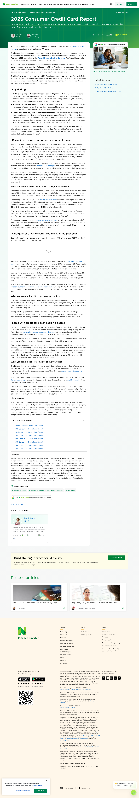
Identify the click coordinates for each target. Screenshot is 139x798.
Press (62, 657)
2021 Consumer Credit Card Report (29, 429)
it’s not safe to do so (19, 380)
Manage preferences (23, 790)
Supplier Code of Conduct (108, 636)
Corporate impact (66, 641)
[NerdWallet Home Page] (10, 4)
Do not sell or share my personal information (110, 650)
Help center (85, 632)
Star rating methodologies (65, 651)
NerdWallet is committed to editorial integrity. (110, 71)
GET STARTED (117, 558)
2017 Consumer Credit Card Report (29, 442)
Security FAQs (86, 635)
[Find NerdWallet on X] (103, 678)
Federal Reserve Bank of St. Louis (51, 58)
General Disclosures (73, 738)
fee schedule (84, 738)
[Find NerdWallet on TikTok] (119, 678)
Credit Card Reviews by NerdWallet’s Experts (45, 490)
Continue (40, 790)
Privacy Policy (67, 737)
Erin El (28, 518)
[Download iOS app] (24, 679)
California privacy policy (111, 643)
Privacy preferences (109, 646)
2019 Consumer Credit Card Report (29, 435)
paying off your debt (48, 200)
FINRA (93, 732)
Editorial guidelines (67, 646)
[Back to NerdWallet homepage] (12, 12)
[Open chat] (134, 793)
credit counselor (73, 380)
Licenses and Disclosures (83, 689)
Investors (63, 663)
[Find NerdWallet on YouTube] (107, 678)
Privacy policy (107, 640)
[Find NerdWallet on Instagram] (111, 678)
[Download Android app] (38, 679)
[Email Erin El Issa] (25, 521)
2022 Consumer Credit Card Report (29, 426)
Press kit (63, 660)
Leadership (64, 635)
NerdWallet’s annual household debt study (39, 332)
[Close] (136, 781)
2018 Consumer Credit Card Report (29, 439)
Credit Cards (21, 12)
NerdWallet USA (69, 788)
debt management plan (46, 166)
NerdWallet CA (85, 788)
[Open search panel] (111, 4)
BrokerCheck (64, 740)
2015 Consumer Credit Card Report (29, 448)
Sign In (120, 4)
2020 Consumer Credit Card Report (29, 432)
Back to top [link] (18, 504)
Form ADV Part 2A (94, 735)
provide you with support (71, 371)
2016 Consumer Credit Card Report (29, 445)
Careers (63, 638)
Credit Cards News (19, 490)
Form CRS (84, 735)
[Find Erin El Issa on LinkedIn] (28, 521)
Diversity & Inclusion (67, 643)
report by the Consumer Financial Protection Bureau (33, 287)
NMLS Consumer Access (67, 689)
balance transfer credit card (46, 220)
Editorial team (65, 655)
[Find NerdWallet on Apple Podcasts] (115, 678)
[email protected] (50, 415)
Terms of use (106, 632)
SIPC (97, 732)
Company (63, 632)
